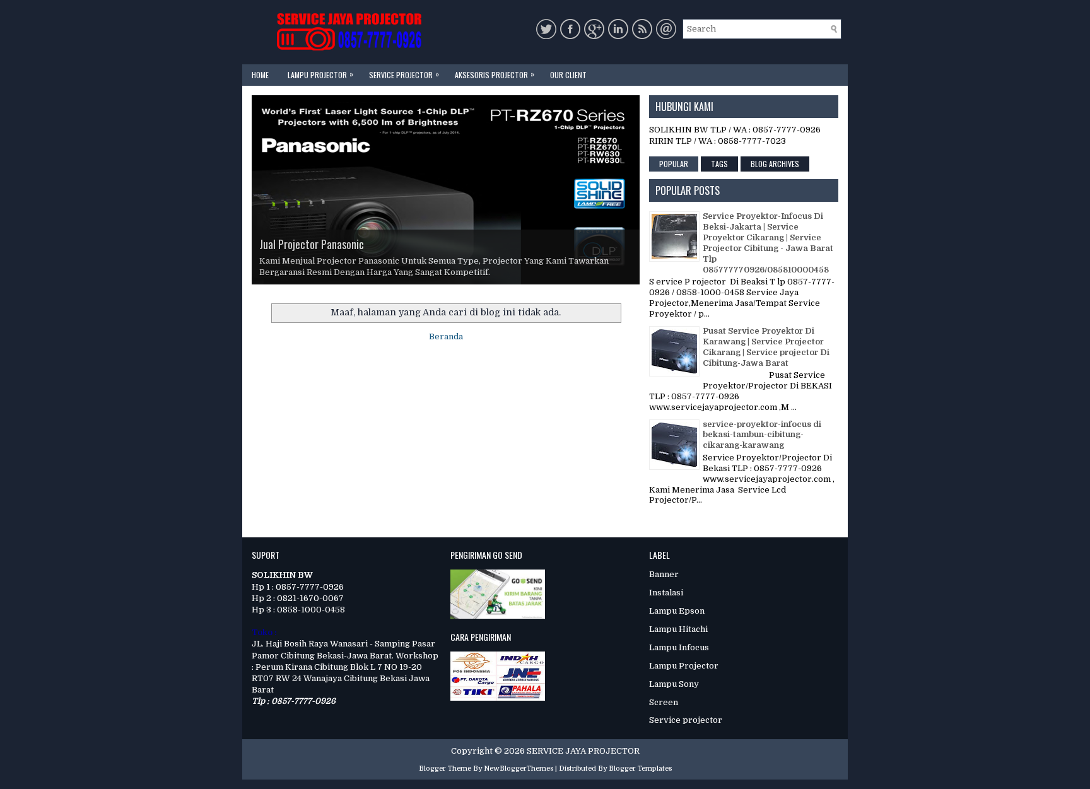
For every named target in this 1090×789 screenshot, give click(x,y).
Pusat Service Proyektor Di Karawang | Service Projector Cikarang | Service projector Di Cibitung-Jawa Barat (766, 347)
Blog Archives (775, 163)
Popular (673, 163)
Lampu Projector (320, 74)
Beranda (446, 336)
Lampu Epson (677, 611)
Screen (663, 702)
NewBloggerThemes (518, 768)
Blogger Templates (640, 768)
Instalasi (666, 592)
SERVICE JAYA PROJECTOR (583, 751)
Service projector (685, 720)
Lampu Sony (674, 684)
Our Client (568, 74)
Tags (719, 163)
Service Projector (404, 74)
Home (260, 74)
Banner (664, 574)
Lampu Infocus (679, 647)
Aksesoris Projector (494, 74)
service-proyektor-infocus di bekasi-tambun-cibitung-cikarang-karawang (762, 434)
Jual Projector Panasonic (311, 244)
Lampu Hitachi (678, 629)
